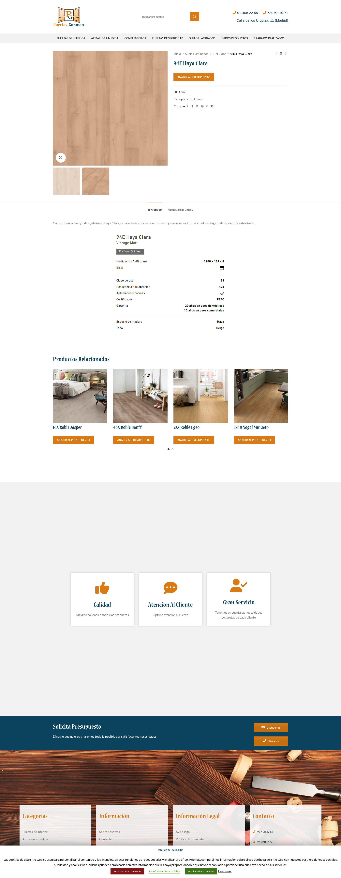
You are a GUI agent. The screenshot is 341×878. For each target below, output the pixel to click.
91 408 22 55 (247, 13)
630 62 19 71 (277, 13)
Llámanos (273, 741)
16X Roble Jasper (67, 427)
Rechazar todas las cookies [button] (127, 871)
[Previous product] (276, 53)
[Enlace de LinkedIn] (207, 106)
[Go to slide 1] (169, 449)
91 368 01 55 (265, 842)
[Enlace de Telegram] (212, 106)
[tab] (155, 209)
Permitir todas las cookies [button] (201, 871)
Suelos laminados (196, 54)
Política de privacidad (190, 839)
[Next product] (285, 53)
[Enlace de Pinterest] (202, 106)
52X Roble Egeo (186, 427)
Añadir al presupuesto (193, 77)
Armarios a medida (35, 839)
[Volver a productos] (281, 53)
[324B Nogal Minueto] (261, 396)
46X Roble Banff (127, 427)
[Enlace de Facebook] (192, 106)
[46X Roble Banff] (140, 396)
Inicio (177, 54)
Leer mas (224, 871)
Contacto (105, 839)
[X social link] (197, 106)
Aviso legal (183, 832)
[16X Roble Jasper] (80, 396)
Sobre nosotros (109, 832)
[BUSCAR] (194, 16)
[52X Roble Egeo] (200, 396)
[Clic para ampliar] (61, 158)
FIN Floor (219, 54)
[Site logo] (68, 16)
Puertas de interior (35, 832)
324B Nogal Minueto (251, 427)
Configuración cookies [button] (164, 871)
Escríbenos (273, 727)
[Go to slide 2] (172, 449)
